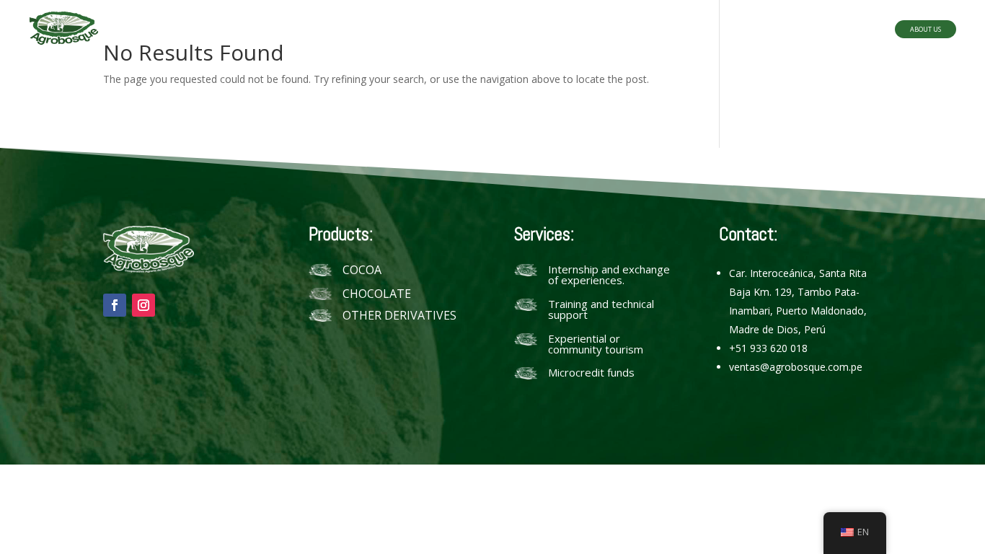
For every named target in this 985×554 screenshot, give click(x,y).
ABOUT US (925, 29)
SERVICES (496, 31)
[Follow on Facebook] (114, 305)
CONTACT (621, 31)
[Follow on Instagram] (143, 305)
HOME (353, 31)
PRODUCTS (419, 31)
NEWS (559, 31)
